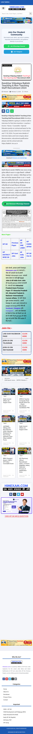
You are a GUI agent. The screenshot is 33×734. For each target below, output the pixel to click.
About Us (6, 692)
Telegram (17, 308)
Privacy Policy (7, 697)
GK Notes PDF (7, 720)
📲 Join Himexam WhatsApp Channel (16, 204)
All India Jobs (22, 254)
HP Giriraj (6, 722)
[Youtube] (22, 494)
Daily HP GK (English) (9, 717)
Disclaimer (6, 694)
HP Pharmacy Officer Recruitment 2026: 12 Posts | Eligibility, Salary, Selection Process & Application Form (24, 465)
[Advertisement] (16, 621)
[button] (3, 111)
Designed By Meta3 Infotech (16, 732)
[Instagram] (14, 494)
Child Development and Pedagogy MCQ (14, 712)
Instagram (9, 311)
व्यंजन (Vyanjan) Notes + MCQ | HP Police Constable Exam (8, 461)
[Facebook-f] (4, 679)
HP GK (5, 244)
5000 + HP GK (7, 709)
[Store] (15, 679)
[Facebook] (10, 494)
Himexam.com (11, 270)
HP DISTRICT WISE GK (6, 254)
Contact (5, 700)
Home (5, 689)
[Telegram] (18, 494)
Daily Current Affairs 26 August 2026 (7, 400)
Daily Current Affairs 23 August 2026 (23, 427)
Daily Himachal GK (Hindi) (10, 714)
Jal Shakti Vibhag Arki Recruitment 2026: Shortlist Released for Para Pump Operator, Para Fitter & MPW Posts (8, 433)
